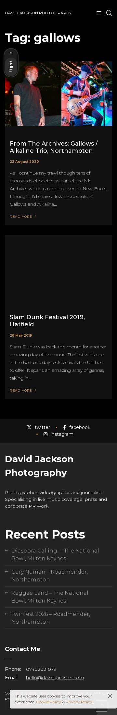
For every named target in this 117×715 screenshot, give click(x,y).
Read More (21, 217)
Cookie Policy (48, 701)
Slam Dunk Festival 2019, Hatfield (47, 321)
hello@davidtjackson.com (55, 678)
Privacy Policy (79, 701)
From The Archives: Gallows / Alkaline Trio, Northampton (54, 147)
